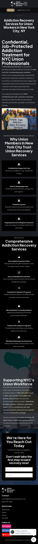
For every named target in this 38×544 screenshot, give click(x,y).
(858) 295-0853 (24, 10)
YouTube (7, 535)
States (4, 515)
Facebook (6, 530)
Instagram (7, 526)
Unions (4, 512)
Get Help (5, 518)
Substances (6, 509)
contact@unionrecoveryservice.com (14, 499)
